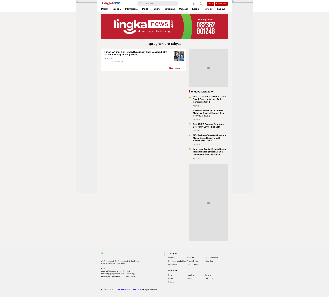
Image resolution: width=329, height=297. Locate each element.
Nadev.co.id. (137, 290)
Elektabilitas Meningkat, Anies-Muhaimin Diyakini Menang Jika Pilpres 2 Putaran (208, 113)
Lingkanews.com (123, 290)
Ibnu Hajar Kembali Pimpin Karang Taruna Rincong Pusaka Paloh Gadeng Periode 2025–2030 (210, 152)
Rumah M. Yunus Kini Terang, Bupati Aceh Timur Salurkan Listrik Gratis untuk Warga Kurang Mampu (135, 53)
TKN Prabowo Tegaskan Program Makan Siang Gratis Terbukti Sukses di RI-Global (209, 138)
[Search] (140, 3)
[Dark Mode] (201, 3)
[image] (179, 56)
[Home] (193, 3)
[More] (171, 62)
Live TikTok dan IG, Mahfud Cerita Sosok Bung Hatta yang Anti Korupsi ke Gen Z (209, 99)
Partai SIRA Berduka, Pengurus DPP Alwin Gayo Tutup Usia (208, 125)
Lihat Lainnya (174, 68)
